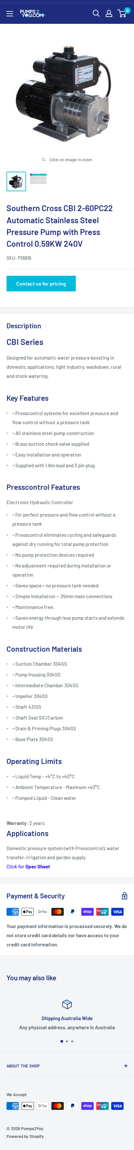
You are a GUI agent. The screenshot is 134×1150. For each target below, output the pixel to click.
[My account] (109, 13)
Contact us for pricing (41, 283)
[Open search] (96, 13)
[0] (122, 13)
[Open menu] (10, 13)
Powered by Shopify (25, 1136)
